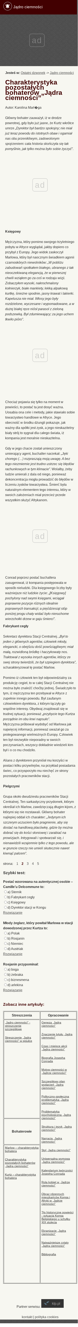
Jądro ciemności (28, 7)
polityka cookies (46, 1317)
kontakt (27, 1317)
